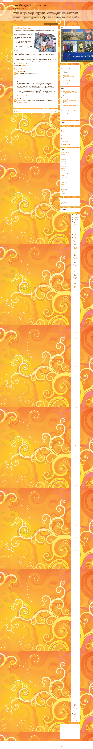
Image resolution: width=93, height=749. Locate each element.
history (62, 163)
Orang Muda (64, 173)
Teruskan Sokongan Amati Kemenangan (69, 98)
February (75, 703)
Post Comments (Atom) (38, 115)
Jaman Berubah (66, 136)
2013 (75, 224)
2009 (75, 237)
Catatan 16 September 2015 (68, 132)
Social (28, 65)
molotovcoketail (50, 746)
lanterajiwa (65, 138)
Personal (63, 177)
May (76, 277)
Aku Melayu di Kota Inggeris (31, 5)
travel (62, 191)
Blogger (61, 746)
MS (15, 10)
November (75, 248)
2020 (75, 217)
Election (63, 154)
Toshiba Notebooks (65, 203)
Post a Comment (19, 104)
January (75, 709)
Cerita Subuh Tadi (65, 152)
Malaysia (24, 65)
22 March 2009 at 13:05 (22, 102)
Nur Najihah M (66, 80)
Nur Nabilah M (66, 68)
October (75, 253)
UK (62, 193)
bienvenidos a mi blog (67, 81)
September (75, 260)
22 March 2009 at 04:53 (22, 95)
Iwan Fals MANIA (67, 134)
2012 (75, 227)
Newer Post (17, 111)
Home (35, 111)
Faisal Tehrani (66, 144)
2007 (75, 716)
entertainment (64, 156)
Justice (62, 166)
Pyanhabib (65, 130)
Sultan (62, 186)
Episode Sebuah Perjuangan (70, 91)
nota (62, 170)
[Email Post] (27, 63)
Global (62, 159)
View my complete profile (18, 20)
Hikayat (63, 161)
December (75, 242)
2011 (75, 231)
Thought (63, 189)
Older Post (54, 111)
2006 (75, 720)
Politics (62, 182)
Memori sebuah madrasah (68, 76)
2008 (75, 713)
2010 (75, 234)
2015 (75, 219)
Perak (62, 175)
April (75, 282)
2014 (75, 221)
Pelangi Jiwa (66, 75)
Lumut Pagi (19, 71)
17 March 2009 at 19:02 (22, 79)
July (76, 270)
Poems (62, 180)
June (75, 274)
